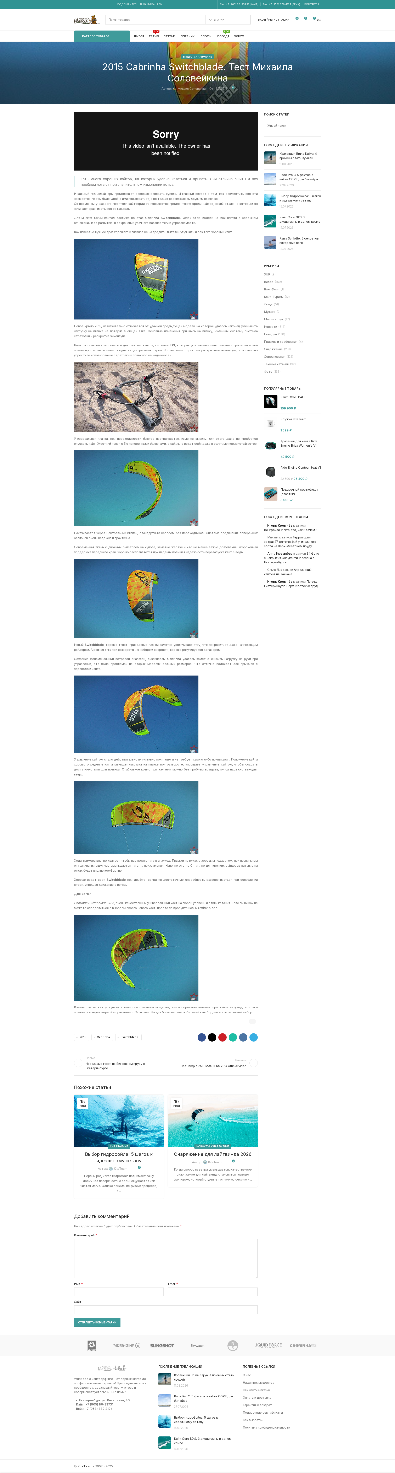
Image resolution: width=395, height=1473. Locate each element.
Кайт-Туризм (273, 297)
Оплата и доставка (257, 1397)
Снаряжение (203, 56)
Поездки (270, 334)
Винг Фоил (271, 289)
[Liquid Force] (268, 1345)
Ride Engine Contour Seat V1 (301, 467)
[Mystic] (91, 1345)
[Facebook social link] (78, 4)
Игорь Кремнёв (279, 525)
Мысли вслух (273, 319)
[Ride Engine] (127, 1345)
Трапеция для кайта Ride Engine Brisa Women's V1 (299, 443)
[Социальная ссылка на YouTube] (89, 4)
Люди (268, 304)
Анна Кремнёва (280, 553)
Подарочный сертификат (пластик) (299, 492)
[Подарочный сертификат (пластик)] (270, 494)
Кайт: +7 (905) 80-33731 (94, 1404)
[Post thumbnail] (270, 158)
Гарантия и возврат (257, 1405)
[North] (232, 1345)
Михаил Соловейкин (192, 89)
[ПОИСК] (246, 20)
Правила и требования (280, 342)
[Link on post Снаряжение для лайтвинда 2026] (213, 1121)
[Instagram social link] (84, 4)
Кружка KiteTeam (293, 419)
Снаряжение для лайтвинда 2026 (213, 1154)
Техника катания (276, 364)
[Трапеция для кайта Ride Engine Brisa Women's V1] (270, 449)
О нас (247, 1375)
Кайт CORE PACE (293, 397)
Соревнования (274, 357)
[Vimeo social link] (94, 4)
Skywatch (197, 1346)
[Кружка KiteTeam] (270, 424)
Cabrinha (103, 1037)
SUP (267, 274)
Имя (78, 1284)
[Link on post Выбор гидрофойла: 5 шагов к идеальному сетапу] (119, 1121)
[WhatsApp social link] (99, 4)
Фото (268, 371)
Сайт (77, 1302)
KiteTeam (120, 1169)
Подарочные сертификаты (263, 1412)
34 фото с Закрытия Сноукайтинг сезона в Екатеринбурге (291, 558)
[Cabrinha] (303, 1345)
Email (173, 1284)
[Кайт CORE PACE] (270, 402)
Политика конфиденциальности (266, 1427)
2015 (82, 1037)
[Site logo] (87, 19)
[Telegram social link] (110, 4)
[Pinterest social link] (222, 1037)
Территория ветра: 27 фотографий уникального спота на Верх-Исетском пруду (290, 541)
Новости (203, 1146)
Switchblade (129, 1037)
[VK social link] (105, 4)
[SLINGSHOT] (162, 1345)
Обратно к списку (166, 1063)
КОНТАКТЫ (311, 4)
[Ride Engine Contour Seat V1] (270, 473)
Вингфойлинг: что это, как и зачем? (290, 530)
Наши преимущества (258, 1383)
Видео (187, 56)
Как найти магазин (256, 1390)
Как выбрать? (253, 1420)
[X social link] (212, 1037)
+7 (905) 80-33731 (237, 4)
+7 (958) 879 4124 (280, 4)
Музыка (269, 312)
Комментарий (85, 1235)
